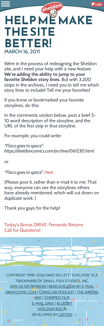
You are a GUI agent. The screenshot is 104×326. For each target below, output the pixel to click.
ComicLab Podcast (57, 292)
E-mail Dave (43, 303)
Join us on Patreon (28, 286)
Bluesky (64, 303)
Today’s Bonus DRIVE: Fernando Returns (43, 224)
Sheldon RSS (50, 308)
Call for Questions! (22, 230)
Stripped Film (57, 297)
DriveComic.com (20, 292)
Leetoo (65, 314)
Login (98, 4)
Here (48, 172)
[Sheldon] (52, 10)
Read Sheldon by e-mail (71, 286)
